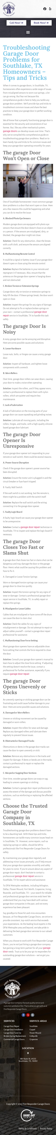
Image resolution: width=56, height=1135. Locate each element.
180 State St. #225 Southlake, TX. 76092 (28, 1059)
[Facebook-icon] (45, 8)
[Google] (32, 1015)
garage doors (10, 131)
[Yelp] (28, 1015)
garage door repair (30, 527)
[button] (28, 32)
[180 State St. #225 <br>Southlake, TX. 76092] (28, 1053)
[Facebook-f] (23, 1015)
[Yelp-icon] (49, 8)
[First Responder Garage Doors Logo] (15, 9)
